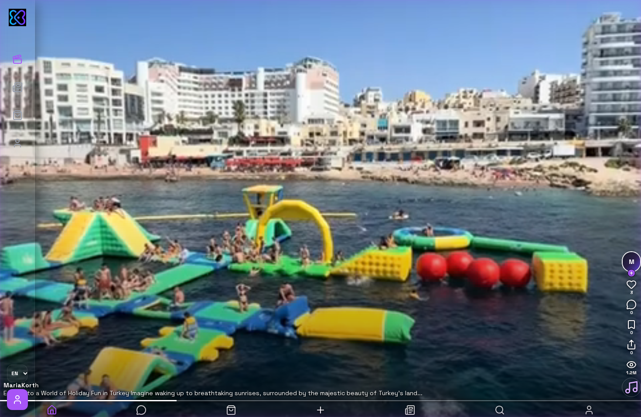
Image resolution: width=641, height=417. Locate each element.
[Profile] (589, 406)
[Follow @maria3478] (631, 273)
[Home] (51, 406)
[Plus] (320, 406)
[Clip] (17, 17)
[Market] (17, 115)
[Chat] (141, 406)
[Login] (17, 143)
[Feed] (17, 87)
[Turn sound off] (631, 387)
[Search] (499, 406)
